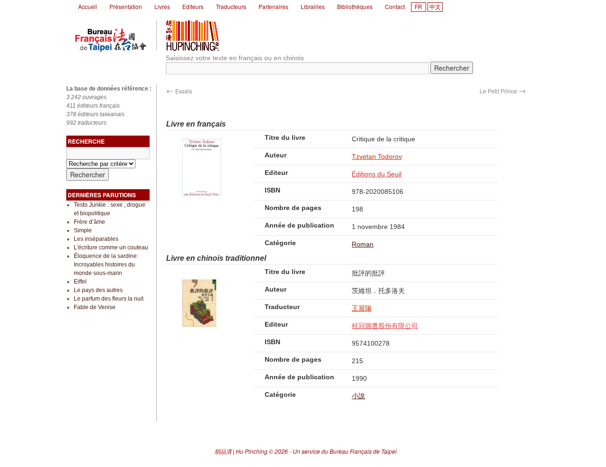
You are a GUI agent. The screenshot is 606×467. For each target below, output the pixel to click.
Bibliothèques (355, 6)
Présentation (125, 6)
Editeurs (193, 6)
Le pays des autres (98, 290)
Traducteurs (231, 6)
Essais (179, 91)
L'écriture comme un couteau (111, 247)
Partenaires (273, 6)
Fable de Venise (95, 307)
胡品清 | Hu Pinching (240, 451)
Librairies (313, 6)
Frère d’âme (89, 222)
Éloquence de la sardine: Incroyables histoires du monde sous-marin (106, 264)
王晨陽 (362, 308)
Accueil (87, 6)
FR (418, 7)
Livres (162, 6)
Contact (395, 6)
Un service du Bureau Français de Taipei (345, 451)
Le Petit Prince (503, 91)
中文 (435, 7)
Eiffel (80, 281)
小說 (358, 396)
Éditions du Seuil (376, 174)
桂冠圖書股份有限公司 (385, 326)
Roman (363, 244)
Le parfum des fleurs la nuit (108, 298)
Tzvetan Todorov (377, 156)
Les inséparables (96, 239)
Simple (83, 230)
